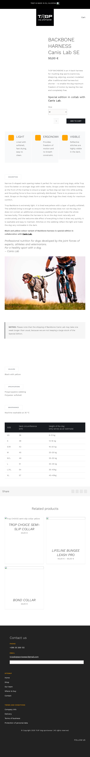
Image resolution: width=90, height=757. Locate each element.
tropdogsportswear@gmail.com (24, 657)
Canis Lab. (27, 234)
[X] (77, 491)
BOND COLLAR (24, 600)
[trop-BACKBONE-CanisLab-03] (23, 77)
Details (31, 519)
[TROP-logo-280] (45, 9)
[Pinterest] (81, 491)
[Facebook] (73, 491)
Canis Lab (54, 100)
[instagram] (81, 7)
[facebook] (85, 7)
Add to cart (75, 121)
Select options (16, 519)
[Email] (85, 491)
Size (50, 107)
